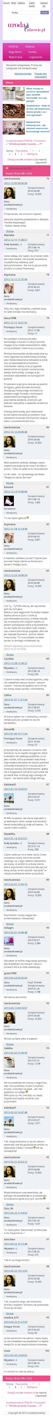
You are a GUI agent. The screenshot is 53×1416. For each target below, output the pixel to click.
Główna (29, 46)
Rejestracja (15, 57)
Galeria (21, 2)
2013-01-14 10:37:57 (15, 838)
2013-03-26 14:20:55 (15, 1355)
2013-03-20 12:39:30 (15, 1052)
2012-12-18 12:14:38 (15, 528)
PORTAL (14, 46)
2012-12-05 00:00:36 (15, 183)
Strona (9, 231)
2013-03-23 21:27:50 (15, 1322)
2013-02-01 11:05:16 (15, 884)
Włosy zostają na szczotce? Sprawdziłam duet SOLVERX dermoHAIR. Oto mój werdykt (37, 94)
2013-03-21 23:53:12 (15, 1161)
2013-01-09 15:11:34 (15, 733)
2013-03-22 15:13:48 (15, 1243)
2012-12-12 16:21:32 (15, 322)
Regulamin (15, 52)
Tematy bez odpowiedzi (40, 75)
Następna (32, 154)
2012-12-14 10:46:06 (15, 491)
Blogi (13, 2)
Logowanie (35, 57)
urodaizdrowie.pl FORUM (19, 140)
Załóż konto (32, 4)
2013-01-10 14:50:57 (15, 789)
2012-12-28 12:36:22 (15, 663)
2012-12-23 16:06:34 (15, 575)
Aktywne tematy (23, 73)
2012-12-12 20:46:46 (15, 431)
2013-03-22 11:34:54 (15, 1212)
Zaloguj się (44, 4)
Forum (6, 2)
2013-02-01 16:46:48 (15, 932)
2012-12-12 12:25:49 (15, 279)
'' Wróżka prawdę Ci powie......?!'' (25, 144)
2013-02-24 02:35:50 (15, 977)
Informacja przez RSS (20, 168)
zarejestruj (29, 159)
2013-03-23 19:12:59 (15, 1270)
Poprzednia (22, 150)
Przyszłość (40, 140)
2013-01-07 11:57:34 (15, 699)
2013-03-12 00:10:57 (15, 1008)
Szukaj (32, 52)
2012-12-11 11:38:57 (15, 239)
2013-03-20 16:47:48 (15, 1112)
